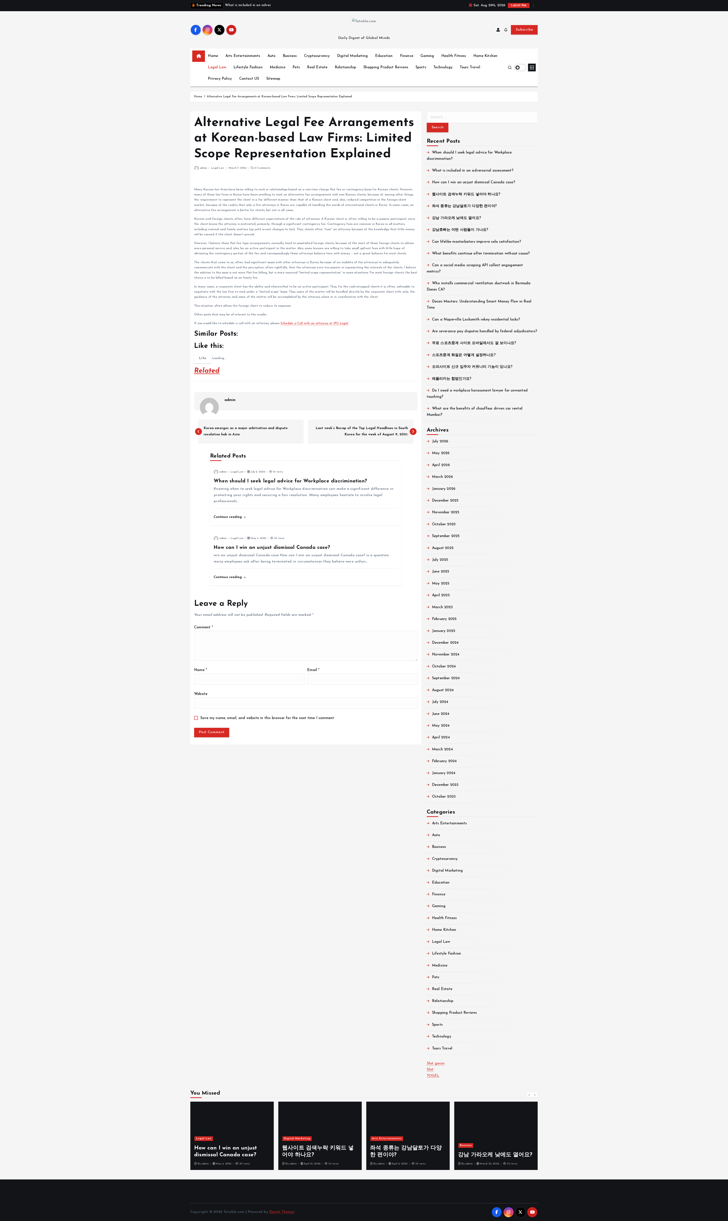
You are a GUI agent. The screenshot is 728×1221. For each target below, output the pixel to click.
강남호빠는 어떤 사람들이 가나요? (460, 230)
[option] (232, 1136)
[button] (529, 1095)
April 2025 (441, 595)
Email (313, 670)
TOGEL (433, 1076)
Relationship (345, 67)
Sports (421, 67)
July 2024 (440, 702)
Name (200, 670)
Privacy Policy (220, 79)
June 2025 (440, 571)
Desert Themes (282, 1212)
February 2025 (444, 619)
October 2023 (444, 797)
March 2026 (442, 477)
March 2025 (442, 607)
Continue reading (228, 517)
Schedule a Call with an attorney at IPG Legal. (315, 323)
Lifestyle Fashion (248, 67)
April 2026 (441, 465)
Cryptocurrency (317, 56)
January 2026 (443, 489)
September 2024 (446, 678)
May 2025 (441, 583)
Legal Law (217, 67)
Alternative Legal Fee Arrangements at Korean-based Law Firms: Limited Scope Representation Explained (279, 96)
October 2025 (444, 524)
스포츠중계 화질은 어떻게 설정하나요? (464, 355)
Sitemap (273, 79)
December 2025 (445, 501)
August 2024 (443, 690)
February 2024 (444, 761)
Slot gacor (436, 1063)
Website (200, 694)
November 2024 (446, 654)
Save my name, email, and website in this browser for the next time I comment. (267, 718)
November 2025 (445, 512)
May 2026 (441, 453)
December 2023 (445, 785)
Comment (203, 627)
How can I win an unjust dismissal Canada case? (473, 182)
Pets (296, 67)
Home (213, 56)
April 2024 (441, 737)
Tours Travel (470, 67)
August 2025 (442, 548)
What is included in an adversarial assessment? (472, 171)
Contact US (249, 79)
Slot (430, 1069)
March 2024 (442, 749)
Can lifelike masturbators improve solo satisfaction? (476, 242)
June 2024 (441, 714)
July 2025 (440, 560)
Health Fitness (453, 56)
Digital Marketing (352, 56)
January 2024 (443, 773)
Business (290, 56)
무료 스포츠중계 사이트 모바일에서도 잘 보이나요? (474, 343)
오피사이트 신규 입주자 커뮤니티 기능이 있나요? (472, 367)
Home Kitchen (485, 56)
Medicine (277, 67)
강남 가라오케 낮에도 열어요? (456, 218)
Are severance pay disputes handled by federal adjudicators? (484, 331)
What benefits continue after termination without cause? (481, 253)
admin (203, 168)
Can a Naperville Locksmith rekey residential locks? (476, 319)
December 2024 (445, 643)
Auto (272, 56)
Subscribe (524, 30)
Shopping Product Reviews (385, 67)
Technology (443, 67)
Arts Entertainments (242, 56)
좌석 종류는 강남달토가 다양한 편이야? (464, 206)
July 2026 (440, 441)
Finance (406, 56)
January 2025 (443, 631)
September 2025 (446, 536)
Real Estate (317, 67)
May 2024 (441, 726)
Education (384, 56)
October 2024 (444, 666)
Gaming (427, 56)
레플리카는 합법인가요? (451, 379)
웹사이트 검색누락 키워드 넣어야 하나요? (466, 194)
